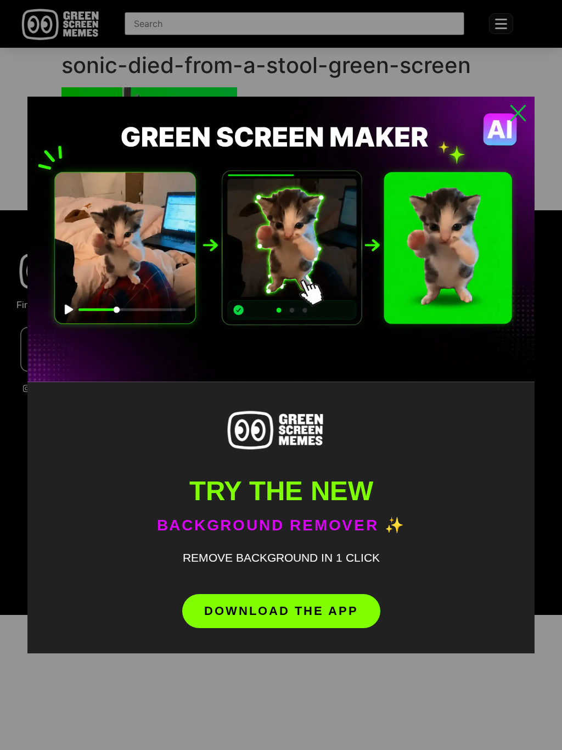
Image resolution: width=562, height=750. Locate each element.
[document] (281, 375)
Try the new (281, 491)
